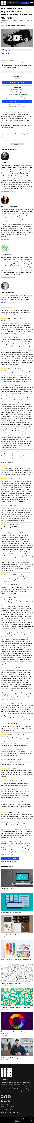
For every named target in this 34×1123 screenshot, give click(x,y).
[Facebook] (5, 1096)
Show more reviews (9, 859)
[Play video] (17, 38)
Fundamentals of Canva (8, 888)
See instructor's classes (8, 191)
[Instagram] (9, 1096)
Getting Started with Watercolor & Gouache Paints (16, 959)
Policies (17, 1121)
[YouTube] (2, 1096)
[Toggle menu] (31, 2)
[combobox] (13, 2)
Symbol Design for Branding (9, 1058)
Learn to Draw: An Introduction (10, 935)
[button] (29, 1118)
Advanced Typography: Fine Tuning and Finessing (16, 1008)
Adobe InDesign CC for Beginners (11, 912)
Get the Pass (25, 3)
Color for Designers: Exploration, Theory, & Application (14, 1032)
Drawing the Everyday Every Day (11, 983)
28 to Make (5, 54)
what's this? (25, 72)
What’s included (21, 106)
